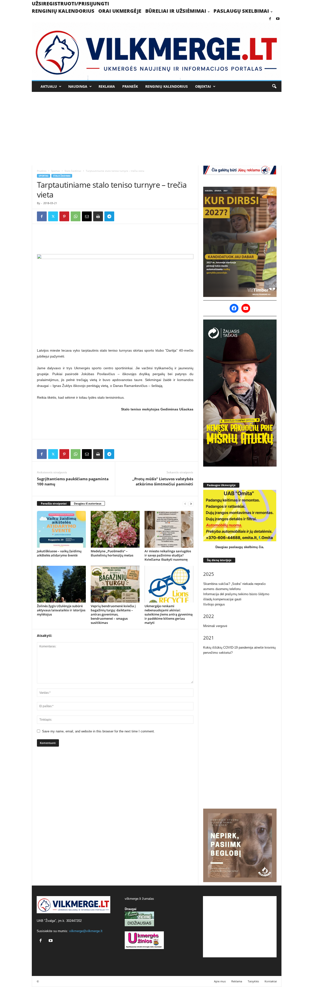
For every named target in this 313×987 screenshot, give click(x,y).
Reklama (107, 86)
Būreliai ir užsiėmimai (175, 11)
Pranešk (130, 86)
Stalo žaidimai (73, 171)
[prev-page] (185, 503)
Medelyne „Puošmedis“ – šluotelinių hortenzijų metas (112, 553)
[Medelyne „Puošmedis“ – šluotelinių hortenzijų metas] (115, 529)
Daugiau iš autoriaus (87, 503)
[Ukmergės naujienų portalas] (156, 51)
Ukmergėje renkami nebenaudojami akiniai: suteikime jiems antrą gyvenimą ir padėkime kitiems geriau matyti (169, 614)
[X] (53, 216)
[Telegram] (109, 216)
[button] (274, 86)
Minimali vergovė (215, 626)
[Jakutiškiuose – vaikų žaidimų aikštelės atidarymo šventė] (61, 529)
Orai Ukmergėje (119, 11)
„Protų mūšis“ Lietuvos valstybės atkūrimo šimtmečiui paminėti (162, 481)
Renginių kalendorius (63, 11)
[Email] (87, 216)
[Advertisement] (156, 128)
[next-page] (191, 503)
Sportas (55, 171)
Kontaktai (271, 981)
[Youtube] (278, 19)
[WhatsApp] (75, 216)
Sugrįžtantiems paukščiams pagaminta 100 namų (73, 481)
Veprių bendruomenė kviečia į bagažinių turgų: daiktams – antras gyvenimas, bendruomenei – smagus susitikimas (113, 614)
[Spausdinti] (98, 216)
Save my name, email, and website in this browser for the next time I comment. (98, 731)
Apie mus (220, 981)
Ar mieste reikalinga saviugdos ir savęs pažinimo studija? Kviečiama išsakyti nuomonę (168, 555)
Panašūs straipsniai (54, 503)
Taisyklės (253, 981)
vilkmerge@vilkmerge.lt (85, 931)
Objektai (203, 86)
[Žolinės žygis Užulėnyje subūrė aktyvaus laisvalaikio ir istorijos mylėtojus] (61, 584)
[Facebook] (270, 19)
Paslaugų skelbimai (241, 11)
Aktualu (49, 86)
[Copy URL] (120, 216)
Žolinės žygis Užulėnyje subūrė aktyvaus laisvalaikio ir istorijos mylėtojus (61, 610)
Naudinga (77, 86)
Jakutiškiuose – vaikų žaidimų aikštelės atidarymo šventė (59, 553)
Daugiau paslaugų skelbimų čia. (239, 547)
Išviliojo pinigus (214, 604)
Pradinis (41, 171)
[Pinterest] (64, 216)
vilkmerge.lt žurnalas (139, 899)
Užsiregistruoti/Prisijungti (70, 3)
